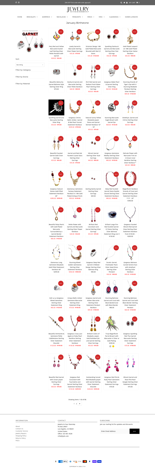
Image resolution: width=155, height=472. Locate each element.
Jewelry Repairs (21, 433)
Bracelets (31, 17)
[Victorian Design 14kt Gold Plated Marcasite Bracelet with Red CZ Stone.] (93, 36)
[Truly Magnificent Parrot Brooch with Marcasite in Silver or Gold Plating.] (112, 323)
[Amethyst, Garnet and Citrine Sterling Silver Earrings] (130, 107)
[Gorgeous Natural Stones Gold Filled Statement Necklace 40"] (56, 179)
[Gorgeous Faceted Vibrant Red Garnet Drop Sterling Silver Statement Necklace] (130, 214)
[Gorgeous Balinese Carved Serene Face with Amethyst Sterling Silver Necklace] (130, 252)
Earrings (46, 17)
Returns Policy (21, 438)
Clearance (113, 17)
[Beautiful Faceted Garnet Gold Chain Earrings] (56, 143)
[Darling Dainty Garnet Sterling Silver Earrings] (93, 179)
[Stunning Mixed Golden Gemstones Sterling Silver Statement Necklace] (75, 252)
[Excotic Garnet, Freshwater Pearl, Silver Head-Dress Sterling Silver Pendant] (112, 252)
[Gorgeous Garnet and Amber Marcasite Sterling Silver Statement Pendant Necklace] (93, 288)
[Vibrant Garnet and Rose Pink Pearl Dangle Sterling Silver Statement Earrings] (130, 361)
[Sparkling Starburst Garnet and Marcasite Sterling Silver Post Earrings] (112, 36)
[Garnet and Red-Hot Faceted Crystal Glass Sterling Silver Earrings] (75, 143)
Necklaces (61, 17)
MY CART (134, 3)
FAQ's (18, 440)
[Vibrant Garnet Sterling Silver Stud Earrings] (93, 143)
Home (19, 17)
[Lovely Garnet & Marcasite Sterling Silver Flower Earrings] (75, 36)
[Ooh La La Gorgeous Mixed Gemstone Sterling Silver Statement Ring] (56, 288)
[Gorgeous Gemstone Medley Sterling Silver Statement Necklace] (112, 143)
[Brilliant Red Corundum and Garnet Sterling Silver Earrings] (93, 214)
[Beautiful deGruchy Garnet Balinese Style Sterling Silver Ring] (56, 72)
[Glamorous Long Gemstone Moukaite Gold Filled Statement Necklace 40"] (56, 252)
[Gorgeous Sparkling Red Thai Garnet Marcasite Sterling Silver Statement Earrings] (130, 323)
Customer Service (22, 431)
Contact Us (19, 429)
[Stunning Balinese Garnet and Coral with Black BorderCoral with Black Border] (112, 288)
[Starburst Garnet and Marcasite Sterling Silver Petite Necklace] (75, 72)
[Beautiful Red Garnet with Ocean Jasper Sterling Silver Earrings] (56, 361)
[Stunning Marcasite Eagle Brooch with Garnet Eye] (112, 107)
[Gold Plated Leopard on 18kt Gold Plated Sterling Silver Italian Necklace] (130, 36)
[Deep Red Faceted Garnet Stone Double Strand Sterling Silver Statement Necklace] (112, 179)
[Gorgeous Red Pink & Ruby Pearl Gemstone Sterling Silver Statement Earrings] (112, 364)
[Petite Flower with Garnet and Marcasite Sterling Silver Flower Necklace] (75, 214)
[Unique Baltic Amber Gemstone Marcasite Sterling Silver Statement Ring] (75, 288)
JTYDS (84, 466)
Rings (89, 17)
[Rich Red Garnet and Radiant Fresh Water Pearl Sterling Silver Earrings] (93, 72)
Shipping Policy (21, 436)
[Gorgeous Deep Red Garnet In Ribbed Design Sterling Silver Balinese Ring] (93, 252)
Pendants (76, 17)
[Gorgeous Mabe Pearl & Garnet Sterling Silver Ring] (112, 72)
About (18, 426)
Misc (101, 17)
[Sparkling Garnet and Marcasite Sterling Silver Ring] (56, 107)
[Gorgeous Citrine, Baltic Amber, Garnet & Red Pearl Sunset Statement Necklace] (75, 107)
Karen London (131, 17)
